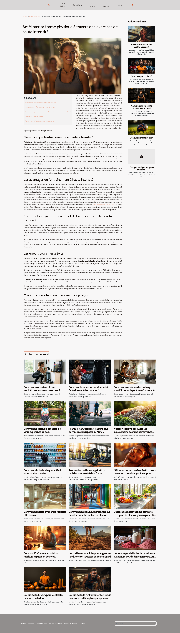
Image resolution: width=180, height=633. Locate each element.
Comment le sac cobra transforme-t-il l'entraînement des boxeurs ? (88, 389)
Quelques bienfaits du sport (141, 138)
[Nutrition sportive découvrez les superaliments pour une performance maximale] (135, 413)
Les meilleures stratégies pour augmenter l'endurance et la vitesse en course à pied (90, 555)
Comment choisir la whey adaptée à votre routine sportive (42, 472)
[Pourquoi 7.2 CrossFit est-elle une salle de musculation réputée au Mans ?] (90, 413)
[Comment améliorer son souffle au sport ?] (141, 34)
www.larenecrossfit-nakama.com (103, 204)
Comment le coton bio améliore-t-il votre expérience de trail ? (42, 430)
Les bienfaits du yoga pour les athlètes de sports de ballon (43, 596)
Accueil (24, 16)
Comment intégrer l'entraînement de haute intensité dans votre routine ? (48, 112)
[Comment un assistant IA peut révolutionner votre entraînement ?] (45, 372)
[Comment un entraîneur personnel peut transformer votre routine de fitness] (90, 496)
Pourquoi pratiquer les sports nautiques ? (141, 168)
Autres (120, 5)
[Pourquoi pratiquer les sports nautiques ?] (141, 156)
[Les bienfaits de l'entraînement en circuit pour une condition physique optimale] (90, 579)
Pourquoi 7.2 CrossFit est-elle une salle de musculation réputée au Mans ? (88, 430)
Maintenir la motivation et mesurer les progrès (39, 121)
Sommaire (31, 97)
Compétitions (77, 5)
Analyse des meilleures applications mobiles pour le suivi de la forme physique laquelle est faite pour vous (87, 473)
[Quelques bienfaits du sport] (141, 127)
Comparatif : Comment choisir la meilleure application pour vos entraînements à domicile (41, 556)
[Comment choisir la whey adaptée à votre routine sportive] (45, 455)
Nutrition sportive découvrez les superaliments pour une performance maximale (133, 432)
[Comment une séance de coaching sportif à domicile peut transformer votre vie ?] (135, 372)
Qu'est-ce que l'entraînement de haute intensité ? (40, 103)
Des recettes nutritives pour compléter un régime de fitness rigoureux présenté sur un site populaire (134, 515)
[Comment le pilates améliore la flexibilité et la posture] (45, 496)
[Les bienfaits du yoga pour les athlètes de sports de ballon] (45, 579)
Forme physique (92, 5)
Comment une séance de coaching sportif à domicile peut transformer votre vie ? (135, 390)
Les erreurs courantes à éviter (34, 116)
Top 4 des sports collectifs (141, 76)
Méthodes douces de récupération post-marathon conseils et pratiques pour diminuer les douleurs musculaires (135, 473)
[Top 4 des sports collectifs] (141, 66)
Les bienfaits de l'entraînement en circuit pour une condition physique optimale (90, 596)
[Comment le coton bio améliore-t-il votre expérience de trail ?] (45, 413)
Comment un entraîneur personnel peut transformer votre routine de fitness (89, 513)
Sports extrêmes (106, 5)
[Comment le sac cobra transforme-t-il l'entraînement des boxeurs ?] (90, 372)
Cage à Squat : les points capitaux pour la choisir (141, 107)
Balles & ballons (62, 5)
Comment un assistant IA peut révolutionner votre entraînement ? (42, 389)
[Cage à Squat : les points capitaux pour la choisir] (141, 95)
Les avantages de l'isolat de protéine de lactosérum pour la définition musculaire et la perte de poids (134, 556)
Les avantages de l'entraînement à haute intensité (40, 107)
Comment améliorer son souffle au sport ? (141, 45)
